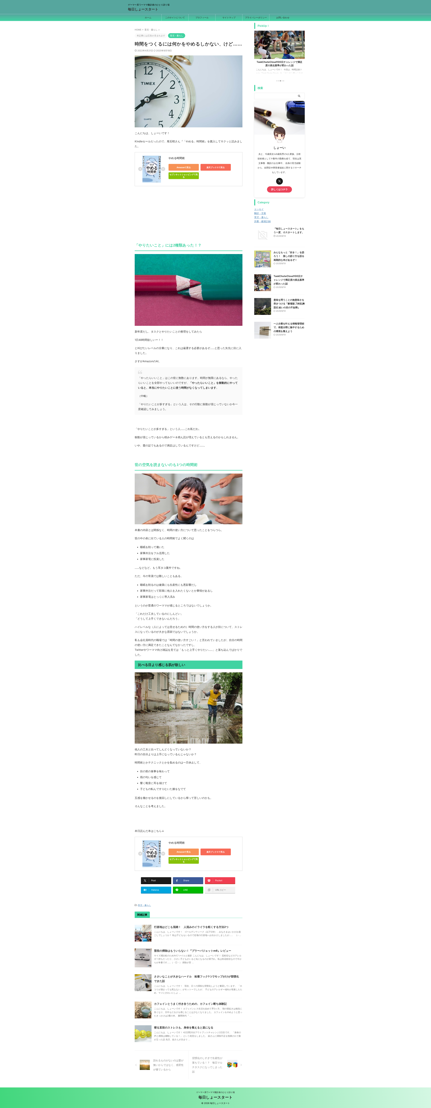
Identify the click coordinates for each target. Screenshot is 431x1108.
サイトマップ (229, 17)
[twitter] (279, 181)
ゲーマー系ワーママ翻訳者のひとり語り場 (215, 1092)
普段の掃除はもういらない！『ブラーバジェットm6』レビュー (192, 950)
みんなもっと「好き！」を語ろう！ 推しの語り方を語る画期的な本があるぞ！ (289, 256)
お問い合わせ (282, 17)
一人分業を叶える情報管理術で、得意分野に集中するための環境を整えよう (289, 327)
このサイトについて (175, 17)
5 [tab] (283, 81)
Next (302, 53)
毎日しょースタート (143, 9)
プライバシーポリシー (256, 17)
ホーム (148, 17)
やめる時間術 (177, 158)
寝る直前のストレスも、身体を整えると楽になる (183, 1027)
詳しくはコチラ (279, 189)
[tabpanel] (279, 54)
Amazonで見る (184, 167)
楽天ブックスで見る (216, 167)
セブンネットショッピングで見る (184, 175)
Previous (257, 53)
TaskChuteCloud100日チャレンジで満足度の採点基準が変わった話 (289, 280)
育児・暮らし (144, 905)
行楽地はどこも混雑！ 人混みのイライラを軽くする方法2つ (191, 927)
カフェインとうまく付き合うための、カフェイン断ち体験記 (190, 1003)
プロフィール (202, 17)
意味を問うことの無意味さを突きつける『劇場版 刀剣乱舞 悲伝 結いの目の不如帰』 (289, 303)
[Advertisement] (188, 213)
